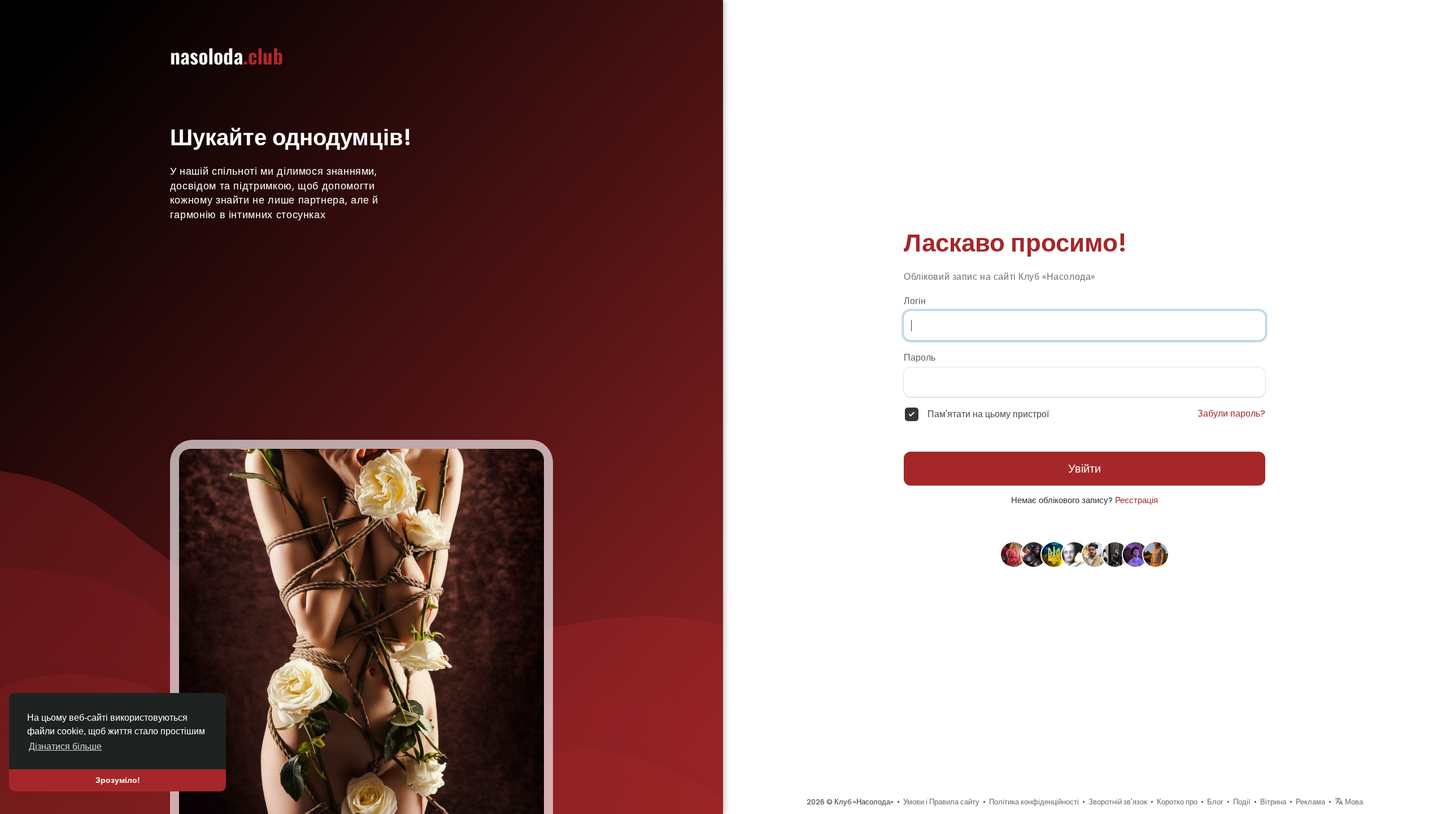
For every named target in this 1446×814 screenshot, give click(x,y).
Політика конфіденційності (1034, 801)
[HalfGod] (1033, 554)
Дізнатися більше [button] (65, 746)
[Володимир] (1074, 554)
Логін (915, 301)
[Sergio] (1054, 554)
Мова (1353, 801)
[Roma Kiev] (1094, 554)
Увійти (1084, 469)
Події (1242, 801)
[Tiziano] (1155, 554)
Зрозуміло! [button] (117, 780)
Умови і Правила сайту (941, 801)
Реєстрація (1136, 500)
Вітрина (1273, 801)
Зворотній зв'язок (1117, 801)
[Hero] (1115, 554)
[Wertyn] (1135, 554)
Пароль (919, 358)
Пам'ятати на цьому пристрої (988, 414)
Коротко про (1177, 801)
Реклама (1310, 801)
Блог (1215, 801)
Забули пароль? (1231, 414)
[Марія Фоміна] (1013, 554)
